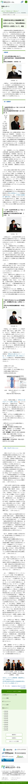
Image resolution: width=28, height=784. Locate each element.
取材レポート (5, 708)
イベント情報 (5, 698)
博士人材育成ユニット (13, 193)
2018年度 (6, 726)
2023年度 (6, 716)
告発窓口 (14, 738)
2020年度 (6, 722)
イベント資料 (5, 704)
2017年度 (6, 728)
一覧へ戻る (7, 686)
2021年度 (6, 720)
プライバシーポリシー (16, 778)
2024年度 (6, 715)
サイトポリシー (5, 779)
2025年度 (6, 713)
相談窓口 (14, 734)
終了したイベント (6, 701)
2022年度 (6, 718)
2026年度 (6, 711)
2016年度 (6, 730)
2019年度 (6, 724)
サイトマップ (14, 779)
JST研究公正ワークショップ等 (9, 694)
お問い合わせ (5, 778)
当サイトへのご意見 (14, 741)
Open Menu (26, 2)
